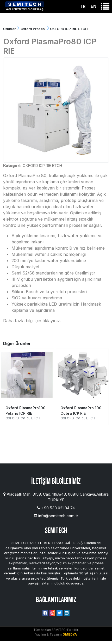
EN (93, 6)
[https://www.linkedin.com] (67, 612)
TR (82, 6)
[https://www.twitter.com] (60, 612)
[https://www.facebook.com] (45, 612)
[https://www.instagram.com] (52, 612)
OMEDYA (70, 634)
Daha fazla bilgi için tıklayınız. (32, 320)
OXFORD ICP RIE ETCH (42, 165)
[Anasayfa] (24, 5)
